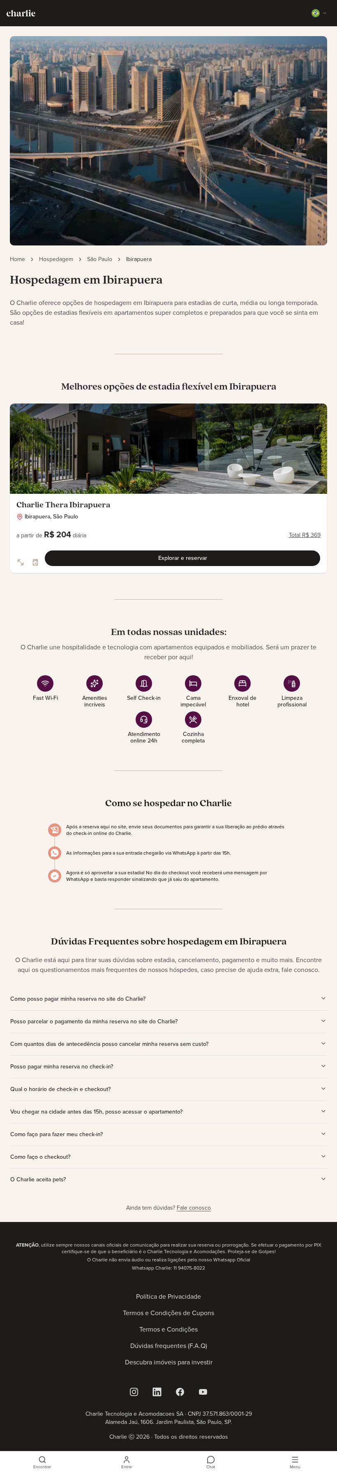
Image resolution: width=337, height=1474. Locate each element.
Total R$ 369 (305, 535)
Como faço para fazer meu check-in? (56, 1134)
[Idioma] (319, 13)
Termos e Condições (168, 1329)
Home (17, 259)
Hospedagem (56, 259)
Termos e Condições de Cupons (168, 1313)
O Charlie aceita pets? (38, 1179)
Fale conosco (194, 1207)
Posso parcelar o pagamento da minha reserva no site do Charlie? (94, 1021)
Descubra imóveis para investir (168, 1362)
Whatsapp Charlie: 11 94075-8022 (168, 1268)
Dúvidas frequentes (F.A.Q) (168, 1345)
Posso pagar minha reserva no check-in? (61, 1066)
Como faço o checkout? (40, 1157)
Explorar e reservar (182, 558)
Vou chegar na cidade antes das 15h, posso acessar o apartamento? (96, 1111)
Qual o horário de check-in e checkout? (60, 1089)
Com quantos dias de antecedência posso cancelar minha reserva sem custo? (109, 1044)
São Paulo (99, 259)
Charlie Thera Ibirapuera (63, 505)
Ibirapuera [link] (139, 259)
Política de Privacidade (168, 1296)
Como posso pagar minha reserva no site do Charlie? (77, 999)
